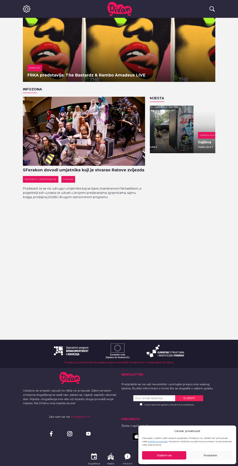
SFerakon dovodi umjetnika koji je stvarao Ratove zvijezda (83, 170)
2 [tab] (183, 150)
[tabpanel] (182, 129)
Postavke (210, 455)
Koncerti (34, 68)
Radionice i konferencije (41, 179)
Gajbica (161, 142)
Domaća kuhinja (166, 135)
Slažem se (164, 455)
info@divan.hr (81, 416)
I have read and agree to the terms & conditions (169, 404)
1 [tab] (181, 150)
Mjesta (157, 98)
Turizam (68, 179)
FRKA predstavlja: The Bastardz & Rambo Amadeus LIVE (86, 75)
